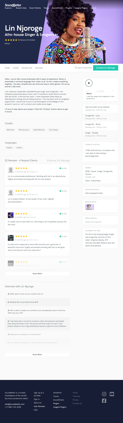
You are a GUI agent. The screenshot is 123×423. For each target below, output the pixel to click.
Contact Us (77, 403)
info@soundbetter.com (14, 404)
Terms (75, 393)
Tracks (46, 8)
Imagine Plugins (81, 8)
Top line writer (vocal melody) (97, 107)
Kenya (7, 43)
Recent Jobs (21, 8)
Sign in (93, 8)
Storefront (57, 393)
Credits (16, 68)
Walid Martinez (39, 130)
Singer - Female (91, 133)
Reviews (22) (27, 68)
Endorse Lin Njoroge (58, 160)
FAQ (35, 410)
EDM (87, 171)
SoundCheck (57, 8)
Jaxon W (35, 265)
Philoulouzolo (24, 130)
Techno (88, 174)
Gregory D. (33, 172)
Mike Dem (10, 130)
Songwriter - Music (93, 124)
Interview (39, 68)
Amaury (32, 217)
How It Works (35, 8)
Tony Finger (53, 130)
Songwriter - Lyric (92, 116)
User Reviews (39, 406)
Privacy (76, 400)
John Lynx (33, 240)
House (93, 171)
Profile (7, 68)
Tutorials (76, 396)
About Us (38, 403)
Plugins (69, 8)
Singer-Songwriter (104, 171)
